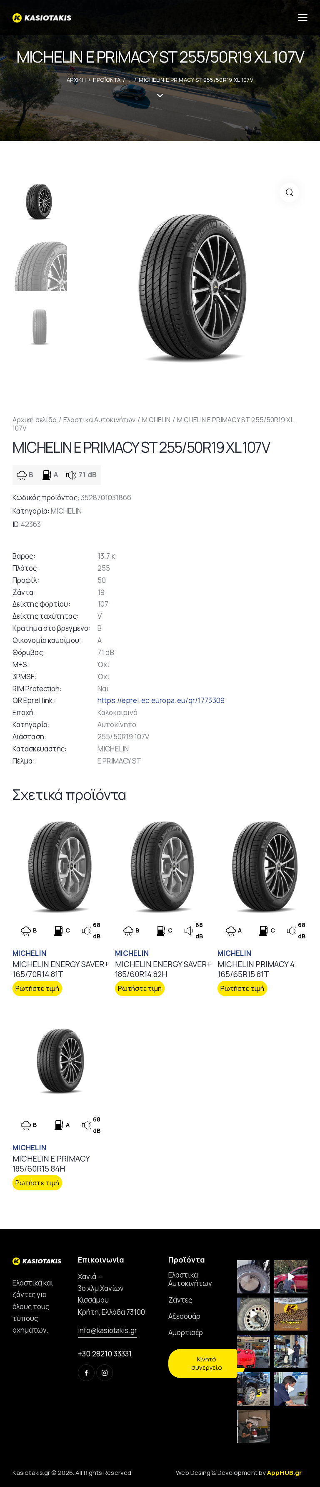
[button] (289, 192)
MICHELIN (156, 419)
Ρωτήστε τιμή (37, 988)
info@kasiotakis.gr (107, 1330)
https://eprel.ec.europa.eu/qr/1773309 (161, 700)
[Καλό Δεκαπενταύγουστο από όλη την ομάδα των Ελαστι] (291, 1314)
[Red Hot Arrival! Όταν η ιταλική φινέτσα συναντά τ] (253, 1351)
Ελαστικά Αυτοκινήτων (99, 419)
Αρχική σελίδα (34, 419)
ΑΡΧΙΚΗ (76, 79)
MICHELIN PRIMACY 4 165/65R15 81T (256, 969)
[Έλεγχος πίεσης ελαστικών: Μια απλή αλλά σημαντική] (253, 1426)
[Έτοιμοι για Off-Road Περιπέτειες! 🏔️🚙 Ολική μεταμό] (253, 1389)
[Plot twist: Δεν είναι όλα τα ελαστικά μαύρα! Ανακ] (291, 1351)
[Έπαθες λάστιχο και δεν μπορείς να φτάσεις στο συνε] (291, 1276)
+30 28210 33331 (105, 1353)
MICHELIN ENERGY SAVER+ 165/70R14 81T (60, 969)
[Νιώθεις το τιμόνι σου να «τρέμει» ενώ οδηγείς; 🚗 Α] (253, 1314)
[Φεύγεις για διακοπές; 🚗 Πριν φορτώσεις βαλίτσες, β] (291, 1389)
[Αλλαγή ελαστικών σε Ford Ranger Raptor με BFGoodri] (253, 1276)
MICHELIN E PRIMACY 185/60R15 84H (51, 1164)
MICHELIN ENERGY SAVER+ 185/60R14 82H (163, 969)
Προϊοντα (106, 79)
